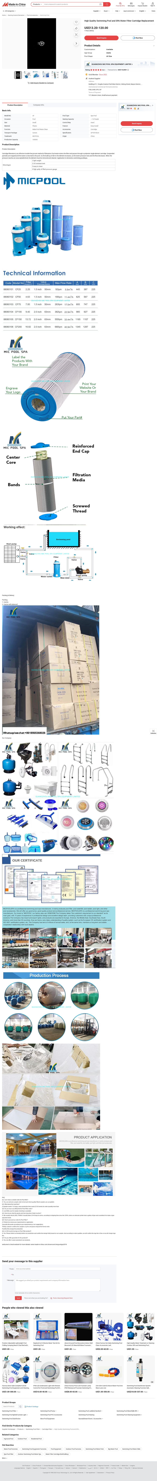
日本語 (102, 1468)
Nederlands (82, 1468)
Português (43, 1468)
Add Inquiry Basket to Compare (42, 83)
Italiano (68, 1468)
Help (116, 11)
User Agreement (90, 1472)
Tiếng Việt (127, 1468)
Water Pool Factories (11, 1449)
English (28, 1468)
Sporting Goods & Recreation (16, 15)
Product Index (115, 1465)
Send (18, 1298)
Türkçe (120, 1468)
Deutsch (74, 1468)
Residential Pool (36, 1439)
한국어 (96, 1468)
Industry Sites (92, 1465)
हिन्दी (107, 1468)
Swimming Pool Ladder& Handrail (89, 1411)
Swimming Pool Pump (47, 1411)
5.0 (128, 108)
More (4, 1458)
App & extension (128, 11)
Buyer (106, 11)
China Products (36, 1465)
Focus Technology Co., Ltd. (64, 1472)
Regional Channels (103, 1465)
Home (4, 15)
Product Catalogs (32, 1407)
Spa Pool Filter (8, 1454)
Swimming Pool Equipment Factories (34, 1449)
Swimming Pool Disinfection (11, 1419)
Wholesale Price (81, 1465)
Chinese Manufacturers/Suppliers (53, 1465)
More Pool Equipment (47, 1419)
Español (35, 1468)
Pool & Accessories (32, 15)
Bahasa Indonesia (138, 1468)
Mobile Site (125, 1465)
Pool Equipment (56, 1449)
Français (50, 1468)
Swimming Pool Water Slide (131, 1449)
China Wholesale (70, 1465)
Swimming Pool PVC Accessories (51, 1415)
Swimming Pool (44, 15)
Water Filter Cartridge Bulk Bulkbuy (57, 1454)
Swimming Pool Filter (9, 1411)
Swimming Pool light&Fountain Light (14, 1415)
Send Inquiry (101, 38)
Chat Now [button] (139, 38)
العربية (90, 1468)
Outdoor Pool (22, 1439)
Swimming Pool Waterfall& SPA (127, 1411)
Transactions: (118, 70)
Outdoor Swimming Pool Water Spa (29, 1454)
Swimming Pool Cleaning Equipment (129, 1415)
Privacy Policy (110, 1472)
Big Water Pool (113, 1449)
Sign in (152, 6)
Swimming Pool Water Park (95, 1449)
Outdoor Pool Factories (73, 1449)
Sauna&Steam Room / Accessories (89, 1419)
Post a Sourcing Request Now (61, 1298)
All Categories (9, 11)
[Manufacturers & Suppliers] (13, 4)
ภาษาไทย (113, 1468)
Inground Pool (8, 1439)
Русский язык (59, 1468)
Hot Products (26, 1465)
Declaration (100, 1472)
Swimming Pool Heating (86, 1415)
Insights (132, 1465)
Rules (153, 11)
